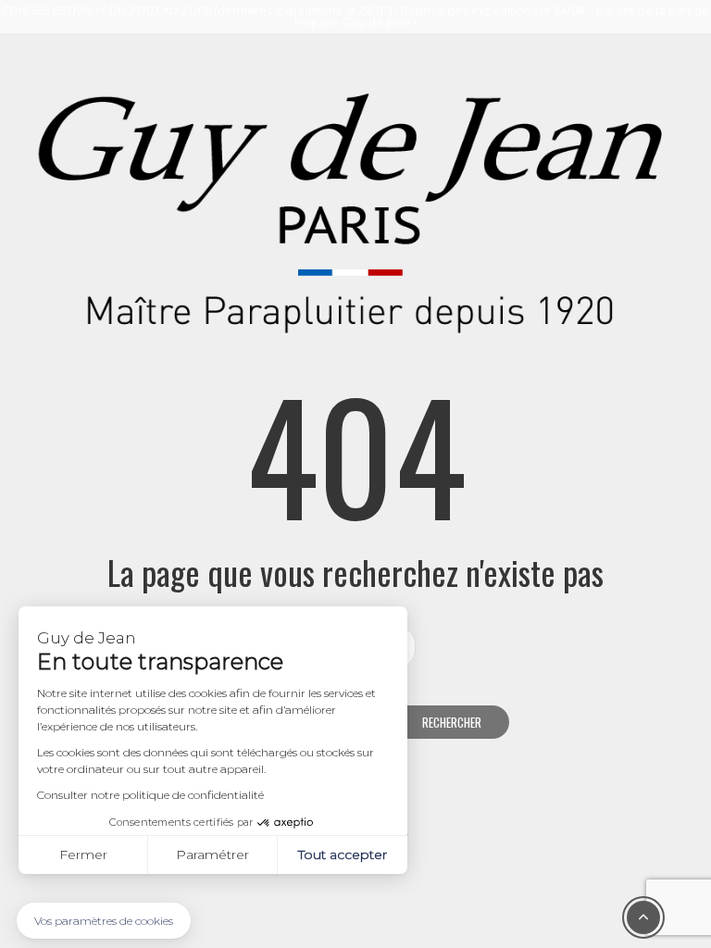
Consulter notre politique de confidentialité (150, 795)
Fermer (83, 854)
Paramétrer (212, 854)
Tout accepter (342, 854)
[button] (104, 921)
